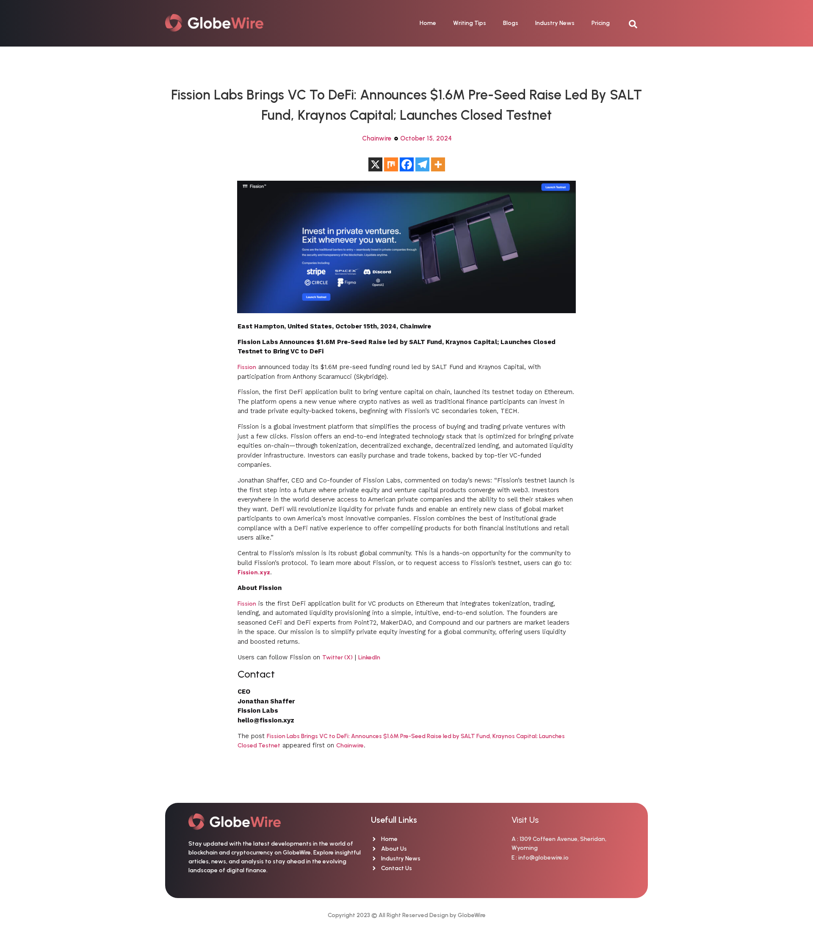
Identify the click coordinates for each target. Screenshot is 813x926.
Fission (247, 367)
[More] (438, 164)
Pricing (601, 23)
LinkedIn (369, 657)
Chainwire (376, 138)
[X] (375, 164)
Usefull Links (394, 820)
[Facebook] (407, 164)
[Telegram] (422, 164)
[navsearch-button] (637, 23)
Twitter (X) (337, 657)
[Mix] (391, 164)
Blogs (510, 23)
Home (428, 23)
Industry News (555, 23)
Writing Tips (469, 23)
